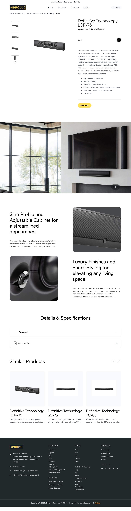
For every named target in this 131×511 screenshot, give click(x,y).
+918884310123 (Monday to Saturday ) (26, 475)
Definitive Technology (17, 13)
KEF (76, 456)
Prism (77, 461)
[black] (119, 40)
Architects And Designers (61, 2)
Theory (77, 458)
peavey (77, 484)
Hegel (77, 470)
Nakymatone (79, 490)
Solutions (62, 7)
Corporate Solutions (56, 485)
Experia (77, 2)
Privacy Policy (53, 467)
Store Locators (106, 453)
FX (76, 464)
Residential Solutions (56, 482)
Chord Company (81, 478)
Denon (77, 450)
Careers (52, 461)
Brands (50, 7)
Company (75, 7)
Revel (77, 475)
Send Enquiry (84, 105)
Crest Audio (79, 487)
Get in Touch (105, 450)
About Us (52, 450)
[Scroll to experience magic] (15, 61)
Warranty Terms (55, 473)
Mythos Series (32, 13)
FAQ (50, 458)
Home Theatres (54, 488)
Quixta (97, 503)
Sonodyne (78, 481)
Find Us (86, 7)
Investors (52, 464)
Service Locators (107, 456)
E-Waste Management (57, 470)
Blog (50, 456)
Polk (76, 453)
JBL (76, 473)
